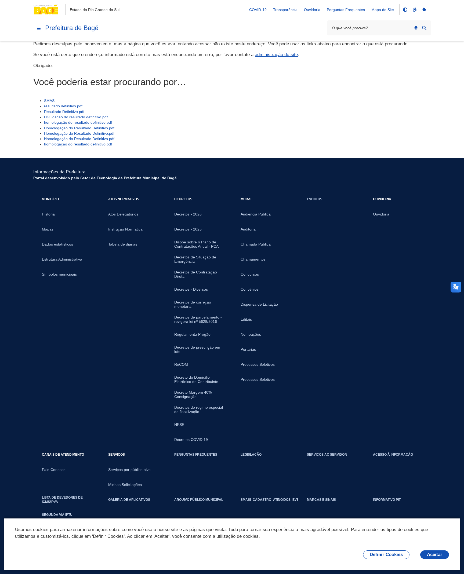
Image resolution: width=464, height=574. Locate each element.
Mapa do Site (382, 10)
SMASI (50, 100)
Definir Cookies (386, 554)
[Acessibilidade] (414, 9)
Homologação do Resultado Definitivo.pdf (79, 128)
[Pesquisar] (424, 28)
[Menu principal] (38, 28)
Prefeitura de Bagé (71, 27)
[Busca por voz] (416, 28)
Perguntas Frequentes (346, 10)
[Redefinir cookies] (424, 9)
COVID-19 (258, 10)
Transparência (285, 10)
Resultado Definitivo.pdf (64, 111)
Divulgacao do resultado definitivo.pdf (76, 117)
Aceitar (434, 554)
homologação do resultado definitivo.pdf (78, 122)
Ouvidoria (312, 10)
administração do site (276, 54)
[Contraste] (405, 9)
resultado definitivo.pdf (63, 106)
